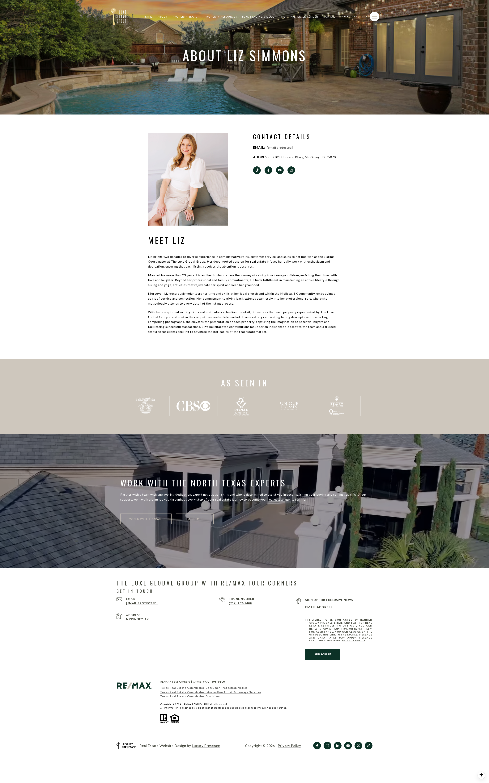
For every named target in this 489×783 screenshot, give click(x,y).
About (163, 16)
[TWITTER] (358, 745)
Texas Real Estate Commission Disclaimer (190, 696)
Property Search (186, 16)
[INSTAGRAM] (291, 170)
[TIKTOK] (257, 170)
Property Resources (221, 16)
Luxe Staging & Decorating (264, 16)
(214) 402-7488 (240, 603)
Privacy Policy (353, 640)
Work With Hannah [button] (146, 518)
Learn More (195, 518)
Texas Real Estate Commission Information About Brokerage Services (210, 692)
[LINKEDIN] (338, 745)
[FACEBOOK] (268, 170)
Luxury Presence (206, 745)
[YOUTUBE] (280, 170)
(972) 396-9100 (214, 681)
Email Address (319, 607)
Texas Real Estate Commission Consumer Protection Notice (204, 687)
